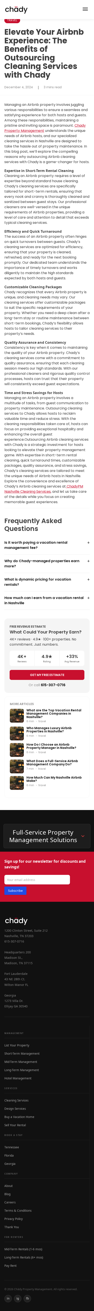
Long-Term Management (21, 1070)
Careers (10, 1202)
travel (12, 20)
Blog (7, 1194)
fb (27, 1298)
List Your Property (16, 1045)
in (8, 1298)
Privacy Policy (13, 1219)
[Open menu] (85, 9)
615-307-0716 (53, 685)
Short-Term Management (22, 1054)
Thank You (11, 1227)
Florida (9, 1155)
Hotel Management (17, 1078)
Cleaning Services (16, 1100)
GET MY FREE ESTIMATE (47, 675)
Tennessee (11, 1147)
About (8, 1186)
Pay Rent (10, 1266)
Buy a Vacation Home (19, 1117)
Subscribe (15, 891)
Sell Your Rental (15, 1125)
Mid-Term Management (20, 1062)
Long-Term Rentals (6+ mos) (23, 1257)
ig (17, 1298)
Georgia (10, 1164)
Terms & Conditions (17, 1211)
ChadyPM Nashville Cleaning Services (43, 489)
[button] (47, 545)
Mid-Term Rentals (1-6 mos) (23, 1249)
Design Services (15, 1109)
